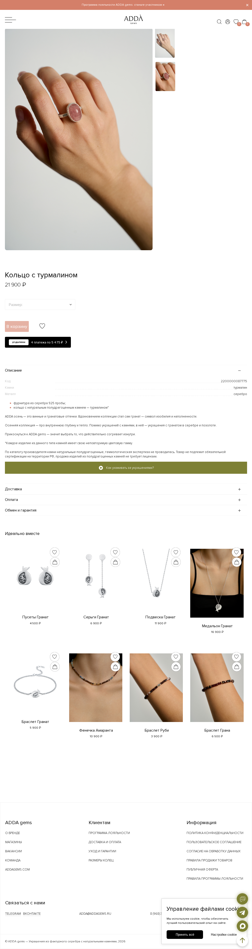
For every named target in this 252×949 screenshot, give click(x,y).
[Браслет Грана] (216, 686)
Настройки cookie (224, 934)
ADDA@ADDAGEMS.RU (95, 914)
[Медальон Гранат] (216, 582)
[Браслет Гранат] (35, 679)
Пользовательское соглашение (214, 842)
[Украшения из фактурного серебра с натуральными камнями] (123, 25)
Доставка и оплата (105, 842)
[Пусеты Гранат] (35, 574)
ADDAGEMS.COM (17, 870)
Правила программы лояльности (215, 879)
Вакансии (13, 851)
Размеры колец (101, 860)
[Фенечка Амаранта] (95, 686)
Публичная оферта (202, 870)
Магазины (13, 842)
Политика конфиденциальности (215, 833)
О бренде (12, 833)
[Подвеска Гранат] (156, 574)
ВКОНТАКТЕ (32, 914)
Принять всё (185, 934)
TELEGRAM (13, 914)
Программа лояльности (109, 833)
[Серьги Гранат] (95, 574)
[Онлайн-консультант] (242, 899)
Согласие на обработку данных (213, 851)
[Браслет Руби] (156, 686)
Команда (12, 860)
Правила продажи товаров (209, 860)
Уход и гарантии (102, 851)
